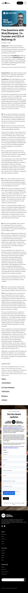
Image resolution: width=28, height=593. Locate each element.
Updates (2, 555)
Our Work (4, 548)
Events (2, 560)
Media (2, 557)
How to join (3, 569)
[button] (25, 3)
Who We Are (3, 534)
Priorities (3, 550)
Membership (4, 564)
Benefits (2, 567)
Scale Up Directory (5, 571)
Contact (2, 543)
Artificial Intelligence (6, 382)
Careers (2, 541)
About (3, 532)
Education (3, 553)
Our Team (3, 539)
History (2, 536)
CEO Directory (4, 574)
